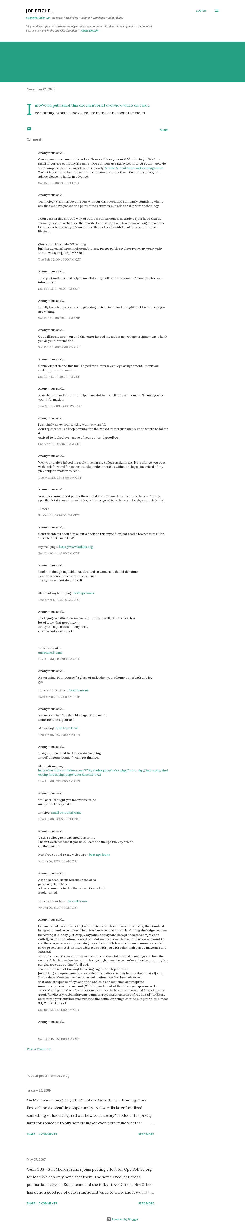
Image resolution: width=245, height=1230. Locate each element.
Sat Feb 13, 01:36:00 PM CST (58, 289)
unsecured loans (50, 652)
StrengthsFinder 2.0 (38, 17)
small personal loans (66, 812)
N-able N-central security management (134, 168)
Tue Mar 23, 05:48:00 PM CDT (60, 477)
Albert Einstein (89, 30)
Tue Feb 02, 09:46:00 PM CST (59, 259)
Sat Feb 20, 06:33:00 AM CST (59, 318)
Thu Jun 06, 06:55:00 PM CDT (59, 819)
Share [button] (164, 130)
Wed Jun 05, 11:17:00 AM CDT (59, 697)
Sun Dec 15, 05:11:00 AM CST (58, 1039)
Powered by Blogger (124, 1219)
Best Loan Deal (67, 728)
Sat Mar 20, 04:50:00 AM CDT (59, 444)
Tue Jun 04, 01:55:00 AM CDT (59, 600)
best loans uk (78, 690)
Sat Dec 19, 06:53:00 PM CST (59, 183)
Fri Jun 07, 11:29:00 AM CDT (58, 861)
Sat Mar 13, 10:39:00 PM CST (59, 377)
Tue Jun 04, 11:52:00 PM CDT (59, 659)
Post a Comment (39, 1049)
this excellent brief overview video (102, 105)
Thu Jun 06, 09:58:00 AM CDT (59, 735)
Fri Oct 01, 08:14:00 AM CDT (58, 515)
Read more (146, 1134)
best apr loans (83, 593)
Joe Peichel (39, 10)
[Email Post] (29, 130)
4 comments (48, 1134)
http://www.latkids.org (76, 547)
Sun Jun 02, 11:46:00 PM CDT (59, 553)
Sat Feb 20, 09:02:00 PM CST (59, 347)
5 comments (48, 1203)
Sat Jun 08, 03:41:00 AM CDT (59, 1010)
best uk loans (77, 901)
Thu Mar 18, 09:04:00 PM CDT (60, 406)
